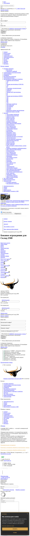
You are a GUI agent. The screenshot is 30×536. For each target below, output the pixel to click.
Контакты (5, 63)
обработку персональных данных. (17, 28)
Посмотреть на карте (6, 453)
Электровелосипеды (8, 57)
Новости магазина (6, 212)
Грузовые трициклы (8, 383)
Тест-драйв (6, 58)
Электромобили (7, 386)
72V (7, 102)
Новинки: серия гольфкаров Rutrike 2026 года (17, 204)
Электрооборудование (11, 128)
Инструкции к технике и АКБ (10, 191)
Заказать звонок (4, 10)
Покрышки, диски (11, 132)
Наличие (3, 277)
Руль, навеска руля (11, 126)
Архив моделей (7, 396)
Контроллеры (9, 131)
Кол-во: (4, 301)
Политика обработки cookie (8, 525)
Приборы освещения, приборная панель (16, 148)
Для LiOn (8, 107)
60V (7, 101)
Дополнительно (4, 272)
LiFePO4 (8, 90)
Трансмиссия (9, 164)
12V (7, 81)
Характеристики (5, 265)
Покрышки (9, 156)
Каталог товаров (5, 66)
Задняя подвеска (10, 120)
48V (7, 100)
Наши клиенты (7, 190)
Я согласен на (14, 28)
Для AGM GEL (10, 105)
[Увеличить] (10, 289)
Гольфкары (6, 387)
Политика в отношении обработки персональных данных (15, 447)
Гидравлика (9, 130)
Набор (2, 262)
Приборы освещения (11, 122)
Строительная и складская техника (12, 384)
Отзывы (3, 274)
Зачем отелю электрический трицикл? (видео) (17, 200)
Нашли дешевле (5, 315)
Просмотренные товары (7, 362)
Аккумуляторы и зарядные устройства (13, 391)
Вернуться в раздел (5, 259)
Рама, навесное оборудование (13, 123)
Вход (4, 1)
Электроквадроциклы (8, 390)
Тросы (8, 165)
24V (7, 98)
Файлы (2, 267)
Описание (3, 269)
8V (7, 94)
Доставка (5, 61)
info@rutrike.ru (7, 460)
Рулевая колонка (10, 124)
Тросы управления (11, 127)
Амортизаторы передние (12, 115)
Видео (2, 264)
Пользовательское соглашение (8, 445)
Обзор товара (4, 260)
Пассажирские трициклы (9, 388)
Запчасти (5, 392)
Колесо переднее (10, 118)
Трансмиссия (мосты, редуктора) (14, 136)
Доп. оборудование (8, 394)
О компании (6, 54)
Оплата (5, 59)
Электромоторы (10, 166)
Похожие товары (5, 275)
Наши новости (4, 193)
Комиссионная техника (9, 395)
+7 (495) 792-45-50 (20, 8)
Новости (5, 62)
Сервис (5, 188)
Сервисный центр (7, 56)
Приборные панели (11, 134)
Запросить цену (6, 300)
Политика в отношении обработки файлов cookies (13, 450)
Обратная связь (4, 476)
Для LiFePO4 (9, 106)
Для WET (8, 109)
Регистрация (6, 3)
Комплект (3, 270)
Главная (5, 52)
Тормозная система (11, 135)
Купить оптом (6, 53)
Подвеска (8, 160)
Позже (15, 532)
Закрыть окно (4, 41)
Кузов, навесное (10, 119)
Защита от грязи (10, 117)
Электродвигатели (11, 137)
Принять (15, 529)
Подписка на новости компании (9, 205)
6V (7, 83)
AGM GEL (9, 89)
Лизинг (5, 187)
